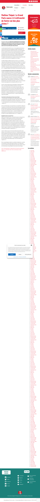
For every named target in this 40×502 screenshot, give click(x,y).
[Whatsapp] (1, 29)
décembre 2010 (33, 381)
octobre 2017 (32, 278)
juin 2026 (32, 153)
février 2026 (32, 158)
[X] (1, 27)
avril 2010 (32, 391)
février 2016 (32, 303)
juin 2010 (31, 388)
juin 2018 (31, 268)
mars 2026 (32, 156)
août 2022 (32, 208)
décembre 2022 (33, 203)
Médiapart (21, 484)
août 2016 (32, 295)
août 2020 (32, 237)
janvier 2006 (32, 450)
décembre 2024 (33, 173)
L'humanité (21, 475)
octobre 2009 (32, 398)
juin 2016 (31, 298)
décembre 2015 (33, 306)
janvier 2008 (32, 423)
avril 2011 (32, 376)
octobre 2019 (32, 249)
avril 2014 (32, 331)
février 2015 (32, 318)
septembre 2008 (33, 413)
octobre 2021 (32, 220)
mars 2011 (32, 377)
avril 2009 (32, 405)
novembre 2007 (33, 426)
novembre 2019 (33, 248)
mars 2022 (32, 214)
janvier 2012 (32, 364)
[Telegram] (1, 33)
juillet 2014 (32, 327)
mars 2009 (32, 406)
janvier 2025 (32, 171)
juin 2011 (31, 373)
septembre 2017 (33, 279)
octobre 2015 (32, 308)
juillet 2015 (32, 312)
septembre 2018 (33, 264)
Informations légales (11, 495)
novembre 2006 (33, 438)
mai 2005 (32, 460)
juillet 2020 (32, 238)
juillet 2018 (32, 267)
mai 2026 (32, 154)
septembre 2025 (33, 164)
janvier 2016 (32, 304)
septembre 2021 (33, 221)
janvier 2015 (32, 319)
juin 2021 (31, 225)
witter (8, 479)
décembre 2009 (33, 396)
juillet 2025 (32, 165)
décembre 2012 (33, 351)
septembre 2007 (33, 428)
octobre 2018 (32, 263)
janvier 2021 (32, 230)
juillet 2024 (32, 179)
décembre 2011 (33, 366)
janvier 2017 (32, 289)
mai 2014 (32, 329)
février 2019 (32, 258)
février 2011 (32, 378)
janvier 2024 (32, 186)
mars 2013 (32, 347)
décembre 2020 (33, 232)
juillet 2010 (32, 387)
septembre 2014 (33, 324)
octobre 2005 (32, 453)
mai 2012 (32, 359)
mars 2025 (32, 170)
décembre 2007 (33, 425)
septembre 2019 (33, 250)
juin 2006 (32, 443)
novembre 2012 (33, 352)
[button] (31, 245)
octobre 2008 (32, 412)
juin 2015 (31, 313)
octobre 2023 (32, 190)
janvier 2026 (32, 159)
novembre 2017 (33, 277)
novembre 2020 (33, 233)
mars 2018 (32, 272)
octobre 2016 (32, 293)
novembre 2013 (33, 337)
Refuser (20, 254)
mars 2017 (32, 287)
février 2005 (32, 462)
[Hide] (0, 38)
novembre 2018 (33, 262)
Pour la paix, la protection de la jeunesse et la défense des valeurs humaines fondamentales (35, 119)
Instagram (9, 481)
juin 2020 (32, 239)
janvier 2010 (32, 395)
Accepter (11, 254)
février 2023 (32, 200)
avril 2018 (32, 270)
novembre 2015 (33, 307)
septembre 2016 (33, 294)
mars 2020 (32, 243)
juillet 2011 (32, 372)
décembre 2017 (33, 275)
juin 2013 (31, 343)
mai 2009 (32, 403)
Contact (22, 7)
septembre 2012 (33, 354)
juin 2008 (32, 417)
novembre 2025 (33, 161)
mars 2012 (32, 362)
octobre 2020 (32, 234)
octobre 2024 (32, 175)
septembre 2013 (33, 339)
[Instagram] (37, 1)
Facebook (8, 477)
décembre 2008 (33, 410)
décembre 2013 (33, 336)
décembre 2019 (33, 247)
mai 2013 (32, 344)
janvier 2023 (32, 201)
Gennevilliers (16, 5)
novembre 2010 (33, 382)
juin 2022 (32, 210)
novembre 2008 (33, 411)
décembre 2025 (33, 160)
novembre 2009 (33, 397)
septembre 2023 (33, 191)
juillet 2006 (32, 442)
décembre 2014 (33, 321)
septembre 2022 (33, 206)
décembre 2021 (33, 218)
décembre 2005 (33, 451)
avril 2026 (32, 155)
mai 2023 (32, 196)
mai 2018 (32, 269)
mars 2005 (32, 461)
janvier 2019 (32, 259)
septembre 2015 (33, 309)
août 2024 (32, 178)
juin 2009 (32, 402)
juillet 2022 (32, 209)
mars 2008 (32, 421)
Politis (21, 482)
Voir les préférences (28, 254)
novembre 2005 (33, 452)
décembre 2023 (33, 188)
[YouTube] (33, 1)
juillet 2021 (32, 224)
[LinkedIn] (35, 1)
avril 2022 (32, 213)
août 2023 (32, 193)
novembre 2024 (33, 174)
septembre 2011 (33, 369)
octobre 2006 (32, 440)
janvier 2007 (32, 436)
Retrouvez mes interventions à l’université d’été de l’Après (35, 65)
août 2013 (32, 341)
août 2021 (32, 223)
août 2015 (32, 311)
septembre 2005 (33, 455)
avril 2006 (32, 446)
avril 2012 (32, 361)
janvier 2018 (32, 274)
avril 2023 (32, 198)
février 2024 (32, 185)
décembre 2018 (33, 260)
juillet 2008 (32, 416)
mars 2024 (32, 184)
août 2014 (32, 326)
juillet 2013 (32, 342)
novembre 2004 (33, 466)
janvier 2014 (32, 334)
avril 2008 (32, 420)
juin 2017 (31, 283)
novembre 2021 (33, 219)
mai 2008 (32, 418)
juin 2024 (32, 180)
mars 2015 (32, 317)
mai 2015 (32, 314)
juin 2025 (32, 166)
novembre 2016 (33, 292)
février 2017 (32, 288)
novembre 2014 (33, 322)
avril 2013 (32, 346)
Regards (21, 477)
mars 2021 (32, 228)
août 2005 (32, 456)
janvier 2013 (32, 349)
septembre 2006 (33, 441)
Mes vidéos (31, 5)
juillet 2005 (32, 457)
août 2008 (32, 415)
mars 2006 (32, 447)
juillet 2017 (32, 282)
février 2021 (32, 229)
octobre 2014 (32, 323)
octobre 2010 (32, 383)
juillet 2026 (32, 151)
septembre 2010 (33, 384)
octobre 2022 (32, 205)
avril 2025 (32, 169)
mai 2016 (32, 299)
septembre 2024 (33, 176)
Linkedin (8, 485)
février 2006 (32, 448)
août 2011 (32, 371)
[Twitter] (31, 1)
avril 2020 (32, 242)
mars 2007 (32, 433)
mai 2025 (32, 168)
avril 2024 (32, 183)
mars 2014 (32, 332)
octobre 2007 (32, 427)
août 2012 (32, 356)
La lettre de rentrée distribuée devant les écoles (34, 56)
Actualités (25, 5)
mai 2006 (32, 445)
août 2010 (32, 386)
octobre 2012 (32, 353)
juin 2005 (32, 458)
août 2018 (32, 265)
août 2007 (32, 430)
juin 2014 (31, 328)
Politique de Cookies (18, 495)
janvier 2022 (32, 216)
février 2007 (32, 435)
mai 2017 (32, 284)
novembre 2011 (33, 367)
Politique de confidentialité (22, 256)
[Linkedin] (1, 35)
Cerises (21, 479)
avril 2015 (32, 316)
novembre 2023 (33, 189)
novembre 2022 (33, 204)
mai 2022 (32, 211)
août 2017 (32, 280)
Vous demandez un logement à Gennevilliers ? (35, 96)
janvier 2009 (32, 408)
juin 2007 (32, 431)
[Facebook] (29, 1)
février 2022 (32, 215)
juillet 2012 (32, 357)
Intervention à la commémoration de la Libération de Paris (34, 52)
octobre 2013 (32, 338)
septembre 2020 (33, 235)
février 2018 (32, 273)
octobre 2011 (32, 368)
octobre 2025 (32, 163)
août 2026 (32, 150)
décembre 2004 (33, 465)
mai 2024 (32, 181)
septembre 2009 (33, 400)
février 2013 (32, 348)
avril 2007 (32, 432)
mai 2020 (32, 240)
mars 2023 (32, 199)
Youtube (8, 483)
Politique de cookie (15, 256)
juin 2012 (31, 358)
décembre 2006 (33, 437)
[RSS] (1, 31)
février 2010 (32, 393)
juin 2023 (32, 195)
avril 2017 (32, 285)
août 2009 (32, 401)
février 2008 (32, 422)
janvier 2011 (32, 379)
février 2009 (32, 407)
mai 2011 (31, 374)
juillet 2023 (32, 194)
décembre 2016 (33, 290)
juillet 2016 (32, 297)
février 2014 (32, 333)
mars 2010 (32, 392)
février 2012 (32, 363)
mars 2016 (32, 302)
